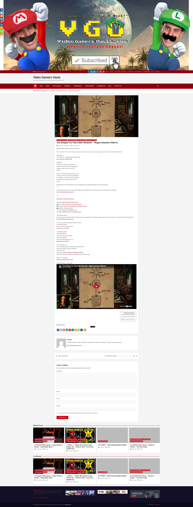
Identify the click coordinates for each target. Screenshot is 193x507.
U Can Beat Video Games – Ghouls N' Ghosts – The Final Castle (142, 446)
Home (107, 71)
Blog (152, 71)
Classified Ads (146, 71)
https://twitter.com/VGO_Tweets (70, 202)
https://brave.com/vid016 (63, 241)
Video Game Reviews (81, 140)
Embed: (122, 319)
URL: (123, 316)
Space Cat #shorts (63, 356)
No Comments (75, 145)
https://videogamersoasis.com (74, 345)
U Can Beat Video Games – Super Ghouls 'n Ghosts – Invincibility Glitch (48, 446)
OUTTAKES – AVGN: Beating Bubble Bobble (112, 445)
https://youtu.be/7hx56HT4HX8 (64, 159)
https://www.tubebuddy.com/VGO (65, 259)
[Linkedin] (67, 328)
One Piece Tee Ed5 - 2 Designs (40, 497)
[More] (85, 328)
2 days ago (134, 449)
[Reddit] (64, 328)
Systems (124, 71)
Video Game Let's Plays (62, 140)
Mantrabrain (68, 504)
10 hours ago (39, 449)
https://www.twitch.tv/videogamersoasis (72, 204)
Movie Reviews (138, 71)
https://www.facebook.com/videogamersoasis (75, 206)
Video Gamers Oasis (46, 77)
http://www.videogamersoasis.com (65, 192)
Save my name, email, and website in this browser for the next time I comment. (78, 413)
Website (59, 406)
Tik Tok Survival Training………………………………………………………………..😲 (120, 356)
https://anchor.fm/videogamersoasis (72, 212)
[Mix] (75, 328)
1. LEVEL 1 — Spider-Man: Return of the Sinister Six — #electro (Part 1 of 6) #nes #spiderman (79, 447)
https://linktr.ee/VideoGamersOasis (65, 199)
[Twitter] (61, 328)
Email (58, 398)
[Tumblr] (81, 328)
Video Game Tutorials (91, 140)
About (111, 71)
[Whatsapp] (78, 328)
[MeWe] (72, 328)
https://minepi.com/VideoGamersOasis (73, 252)
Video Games (117, 71)
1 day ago (70, 451)
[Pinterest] (69, 328)
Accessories (130, 71)
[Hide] (0, 36)
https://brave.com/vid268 (63, 228)
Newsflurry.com (37, 490)
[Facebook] (58, 328)
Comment (59, 371)
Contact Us (157, 71)
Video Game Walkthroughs (41, 441)
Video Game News (72, 140)
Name (58, 391)
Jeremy (68, 145)
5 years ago (60, 145)
